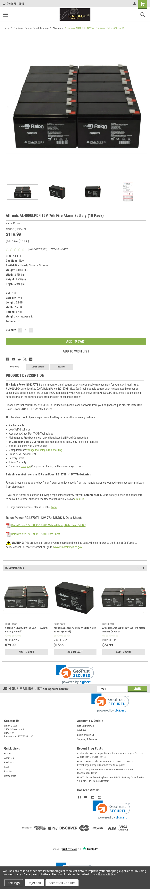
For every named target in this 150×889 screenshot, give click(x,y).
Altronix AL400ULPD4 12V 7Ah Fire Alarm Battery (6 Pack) (26, 630)
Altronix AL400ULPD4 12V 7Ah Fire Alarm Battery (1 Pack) (75, 630)
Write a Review (59, 249)
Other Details (38, 367)
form (54, 507)
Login (80, 735)
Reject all (34, 883)
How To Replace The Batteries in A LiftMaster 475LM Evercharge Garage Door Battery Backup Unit (105, 763)
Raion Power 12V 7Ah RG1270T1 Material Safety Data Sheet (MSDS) (48, 525)
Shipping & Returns (87, 739)
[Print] (19, 359)
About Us (9, 758)
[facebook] (79, 797)
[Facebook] (7, 359)
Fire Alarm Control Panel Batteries (31, 28)
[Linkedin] (30, 359)
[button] (75, 674)
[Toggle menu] (5, 14)
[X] (25, 359)
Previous (6, 106)
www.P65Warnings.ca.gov (67, 547)
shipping (26, 466)
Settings (14, 883)
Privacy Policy (106, 874)
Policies (8, 771)
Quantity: (11, 329)
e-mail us (79, 499)
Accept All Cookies (62, 883)
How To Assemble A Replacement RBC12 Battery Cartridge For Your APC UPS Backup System (111, 779)
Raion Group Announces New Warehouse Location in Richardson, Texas (105, 771)
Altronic (57, 28)
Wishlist (81, 730)
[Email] (13, 359)
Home (6, 28)
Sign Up (90, 735)
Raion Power (11, 623)
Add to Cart (26, 651)
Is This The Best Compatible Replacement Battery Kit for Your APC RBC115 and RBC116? (110, 755)
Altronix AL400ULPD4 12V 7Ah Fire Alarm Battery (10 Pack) (94, 28)
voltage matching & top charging (44, 450)
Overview (14, 367)
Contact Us (10, 776)
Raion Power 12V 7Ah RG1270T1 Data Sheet (35, 534)
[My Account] (134, 3)
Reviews (61, 367)
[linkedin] (92, 797)
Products (9, 762)
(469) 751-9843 (15, 3)
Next (144, 106)
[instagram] (99, 797)
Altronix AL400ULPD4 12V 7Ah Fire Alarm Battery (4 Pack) (123, 630)
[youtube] (85, 797)
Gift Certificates (85, 726)
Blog (6, 767)
